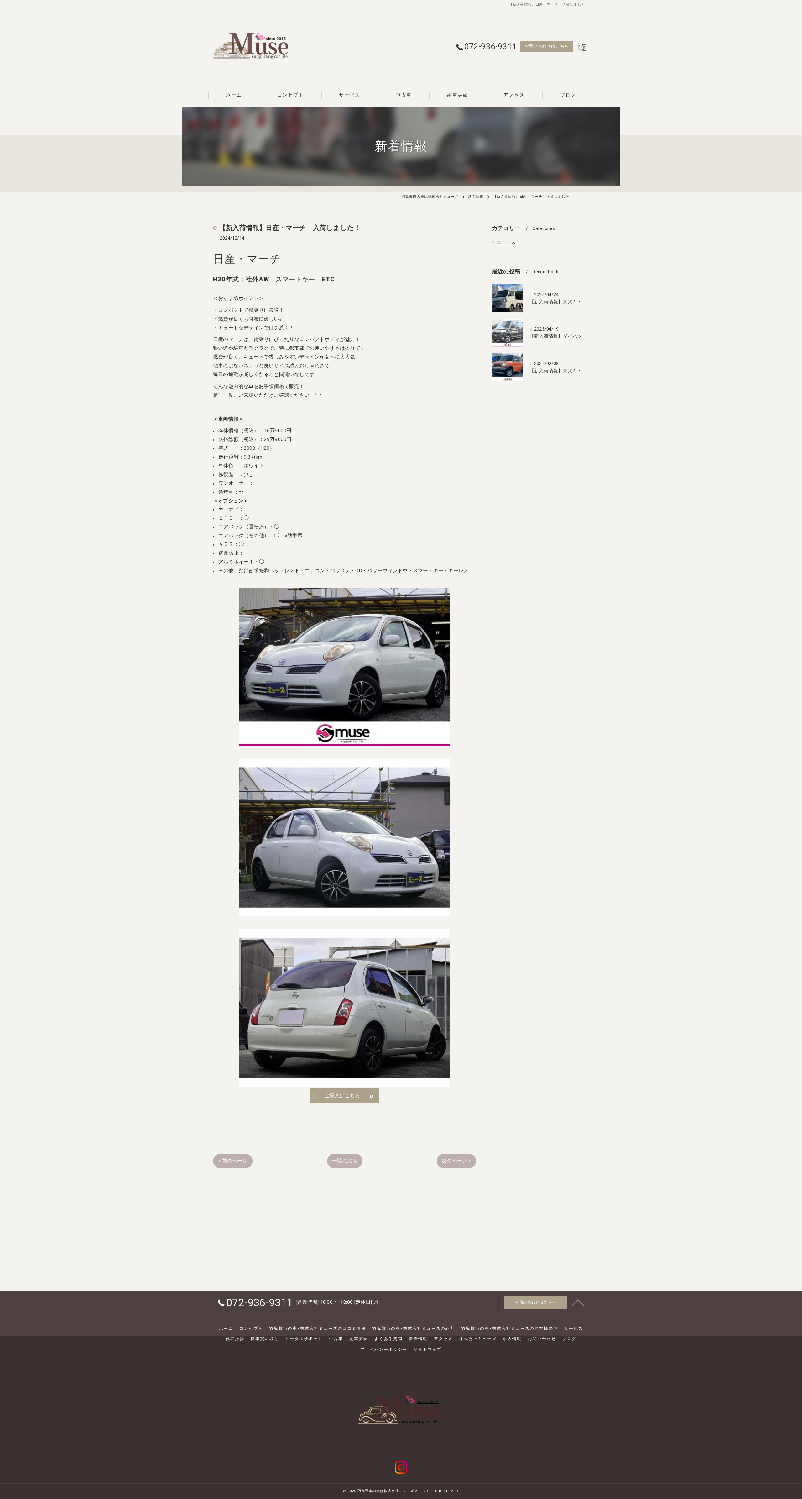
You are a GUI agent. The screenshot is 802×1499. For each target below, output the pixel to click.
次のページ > (456, 1161)
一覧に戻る (344, 1161)
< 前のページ (232, 1161)
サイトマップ (428, 1349)
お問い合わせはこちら (546, 46)
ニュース (506, 242)
